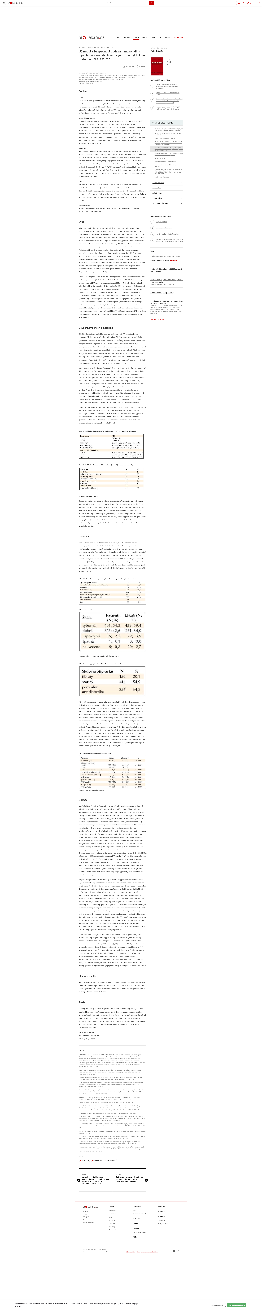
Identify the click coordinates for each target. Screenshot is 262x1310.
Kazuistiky (112, 1227)
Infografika (112, 1224)
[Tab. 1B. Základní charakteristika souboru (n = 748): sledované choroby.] (112, 478)
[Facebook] (174, 1251)
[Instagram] (178, 1251)
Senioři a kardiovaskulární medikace (165, 161)
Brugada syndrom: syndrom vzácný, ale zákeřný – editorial (168, 134)
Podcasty (168, 37)
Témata (144, 37)
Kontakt (85, 1211)
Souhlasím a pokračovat (236, 1305)
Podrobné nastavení (216, 1305)
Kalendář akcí (162, 1221)
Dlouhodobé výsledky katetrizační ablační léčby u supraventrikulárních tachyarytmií (169, 154)
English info (142, 66)
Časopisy (136, 37)
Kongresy (153, 37)
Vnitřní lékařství (104, 47)
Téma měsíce (113, 1230)
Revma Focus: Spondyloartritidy (162, 293)
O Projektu (86, 1217)
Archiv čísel (156, 188)
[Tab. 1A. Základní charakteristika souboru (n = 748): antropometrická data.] (112, 446)
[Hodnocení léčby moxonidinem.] (112, 632)
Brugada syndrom (160, 158)
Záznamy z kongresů (139, 1232)
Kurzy (135, 1211)
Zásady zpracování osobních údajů (147, 1252)
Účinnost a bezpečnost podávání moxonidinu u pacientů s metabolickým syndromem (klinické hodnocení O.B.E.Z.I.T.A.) (169, 149)
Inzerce (85, 1214)
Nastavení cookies (88, 1223)
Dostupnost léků (163, 1224)
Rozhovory (112, 1220)
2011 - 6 (112, 47)
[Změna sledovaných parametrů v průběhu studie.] (112, 772)
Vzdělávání (126, 37)
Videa (160, 37)
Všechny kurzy (155, 319)
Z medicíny (112, 1211)
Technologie (113, 1214)
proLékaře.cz (12, 3)
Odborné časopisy (93, 47)
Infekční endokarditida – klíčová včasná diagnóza (166, 165)
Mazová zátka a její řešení (160, 261)
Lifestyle (111, 1217)
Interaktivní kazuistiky (140, 1214)
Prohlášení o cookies (89, 1220)
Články (118, 37)
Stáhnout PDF (130, 66)
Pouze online (157, 198)
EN (259, 3)
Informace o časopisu (160, 203)
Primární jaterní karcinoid (162, 177)
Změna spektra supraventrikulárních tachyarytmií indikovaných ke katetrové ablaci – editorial (129, 1179)
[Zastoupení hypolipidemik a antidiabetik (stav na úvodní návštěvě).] (112, 682)
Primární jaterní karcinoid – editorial (165, 138)
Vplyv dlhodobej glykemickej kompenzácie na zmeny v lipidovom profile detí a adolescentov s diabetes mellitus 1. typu (95, 1180)
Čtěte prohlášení (130, 1252)
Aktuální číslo (157, 193)
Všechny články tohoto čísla (162, 123)
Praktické (161, 1217)
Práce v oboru (178, 37)
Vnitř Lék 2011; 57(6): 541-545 (98, 81)
